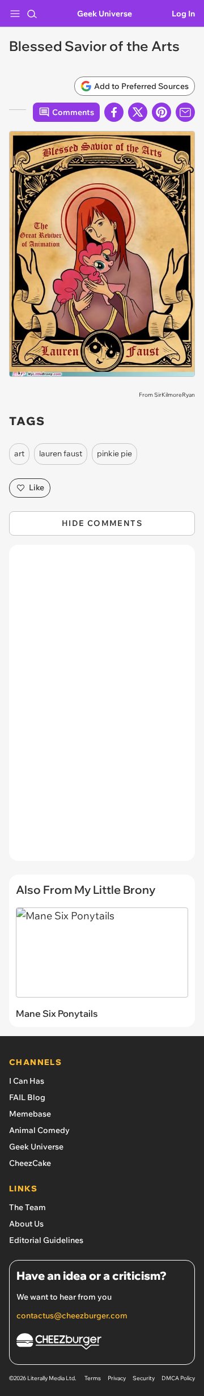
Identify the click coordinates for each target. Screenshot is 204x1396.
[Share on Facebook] (114, 112)
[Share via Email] (185, 112)
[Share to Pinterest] (161, 112)
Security (144, 1378)
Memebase (30, 1114)
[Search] (31, 14)
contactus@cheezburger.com (72, 1315)
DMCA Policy (178, 1378)
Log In (183, 14)
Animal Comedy (39, 1130)
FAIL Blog (27, 1097)
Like (36, 487)
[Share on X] (137, 112)
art (19, 453)
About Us (26, 1224)
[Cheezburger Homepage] (102, 1343)
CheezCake (30, 1163)
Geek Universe (104, 14)
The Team (27, 1207)
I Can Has (26, 1081)
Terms (92, 1378)
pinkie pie (114, 453)
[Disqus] (102, 708)
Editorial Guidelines (46, 1240)
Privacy (117, 1378)
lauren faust (60, 453)
